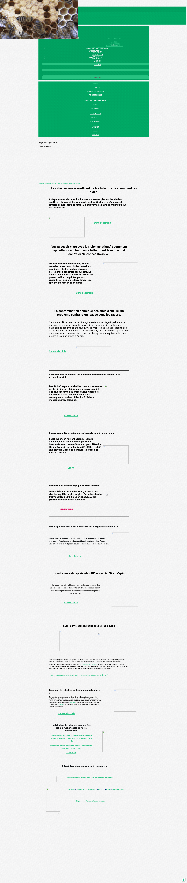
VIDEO (71, 468)
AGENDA (95, 104)
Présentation (97, 55)
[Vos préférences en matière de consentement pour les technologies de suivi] (183, 879)
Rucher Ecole (95, 87)
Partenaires (97, 58)
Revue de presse (95, 95)
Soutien (97, 65)
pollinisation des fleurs (89, 664)
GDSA (97, 63)
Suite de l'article (57, 351)
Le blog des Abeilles (114, 46)
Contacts (95, 118)
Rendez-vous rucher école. (97, 48)
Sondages (97, 52)
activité (72, 703)
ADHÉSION (97, 61)
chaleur (60, 704)
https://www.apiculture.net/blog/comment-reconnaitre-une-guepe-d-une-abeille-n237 (78, 675)
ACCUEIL (95, 83)
